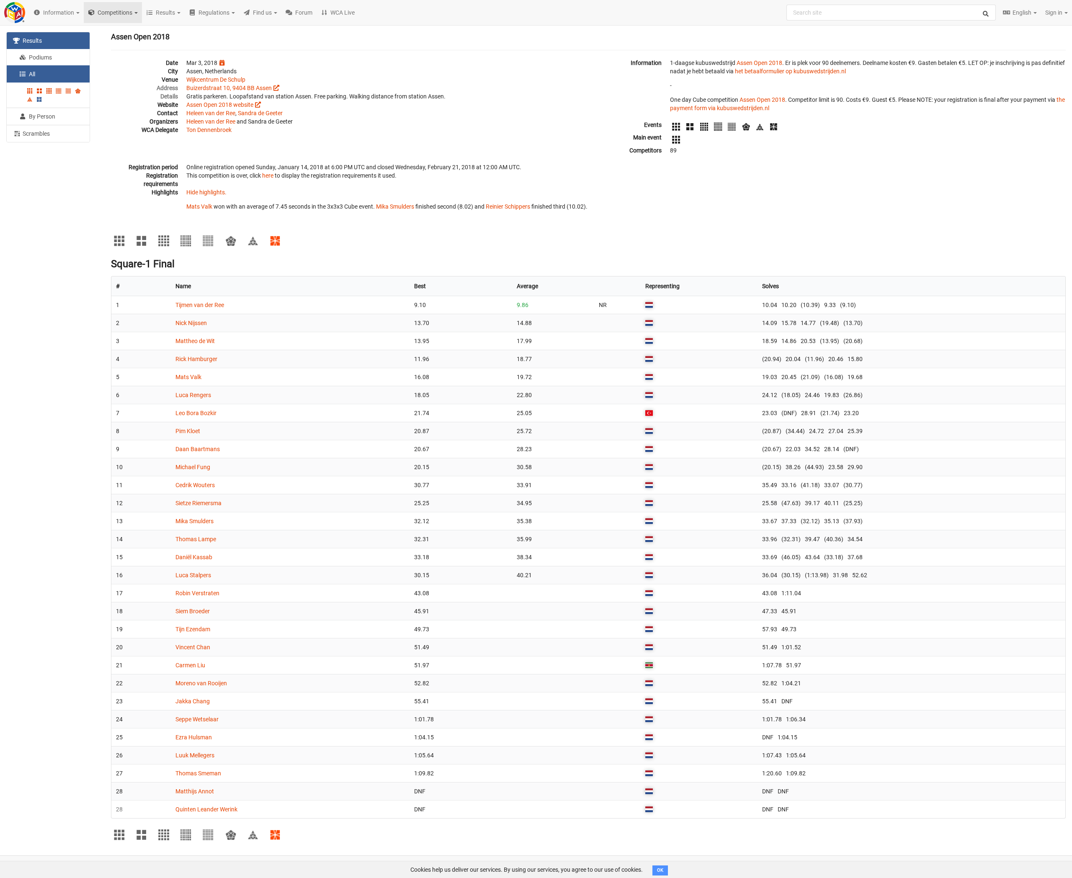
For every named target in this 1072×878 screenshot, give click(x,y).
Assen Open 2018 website (219, 104)
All (31, 74)
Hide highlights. (206, 192)
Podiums (40, 57)
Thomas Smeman (198, 773)
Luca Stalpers (193, 575)
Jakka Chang (192, 701)
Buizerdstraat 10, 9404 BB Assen (229, 88)
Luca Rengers (193, 395)
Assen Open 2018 (759, 62)
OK (660, 870)
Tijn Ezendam (192, 629)
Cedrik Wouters (195, 485)
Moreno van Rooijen (201, 683)
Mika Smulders (395, 206)
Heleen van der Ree (210, 113)
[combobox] (891, 13)
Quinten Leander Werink (206, 809)
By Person (41, 116)
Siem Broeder (192, 611)
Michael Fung (192, 467)
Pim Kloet (187, 431)
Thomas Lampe (195, 539)
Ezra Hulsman (193, 737)
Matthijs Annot (194, 791)
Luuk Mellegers (194, 755)
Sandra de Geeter (260, 113)
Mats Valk (199, 206)
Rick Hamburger (196, 359)
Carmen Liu (190, 665)
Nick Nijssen (191, 323)
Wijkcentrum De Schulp (215, 79)
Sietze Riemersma (198, 503)
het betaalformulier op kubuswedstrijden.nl (790, 71)
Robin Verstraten (197, 593)
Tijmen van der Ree (199, 305)
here (267, 175)
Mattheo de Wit (195, 341)
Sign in (1054, 12)
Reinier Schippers (508, 206)
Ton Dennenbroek (209, 130)
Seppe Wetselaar (197, 719)
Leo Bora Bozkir (195, 413)
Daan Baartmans (197, 449)
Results (31, 40)
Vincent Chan (192, 647)
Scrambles (35, 133)
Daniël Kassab (193, 557)
